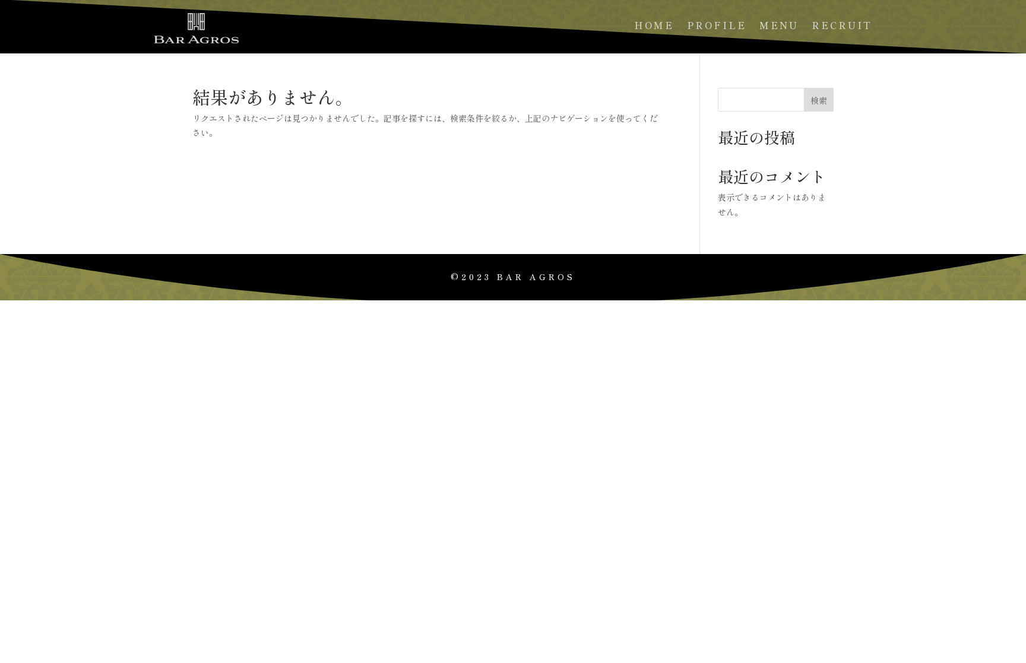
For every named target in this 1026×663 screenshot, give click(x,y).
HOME (654, 26)
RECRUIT (842, 26)
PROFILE (716, 26)
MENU (779, 26)
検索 (818, 100)
